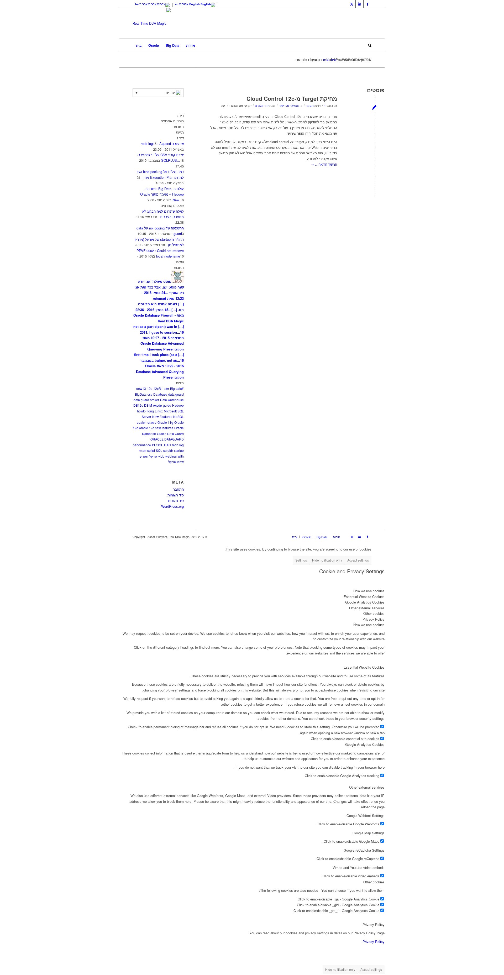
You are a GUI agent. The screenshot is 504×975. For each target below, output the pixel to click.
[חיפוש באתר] (368, 45)
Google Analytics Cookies (365, 744)
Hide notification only (327, 560)
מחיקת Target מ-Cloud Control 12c (291, 98)
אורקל (153, 456)
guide (167, 405)
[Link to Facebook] (367, 4)
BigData (140, 394)
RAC (167, 445)
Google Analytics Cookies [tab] (365, 602)
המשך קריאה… (324, 164)
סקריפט (284, 106)
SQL (159, 450)
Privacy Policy (374, 924)
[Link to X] (351, 4)
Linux (159, 411)
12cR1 (158, 388)
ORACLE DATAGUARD (167, 439)
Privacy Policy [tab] (374, 619)
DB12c (138, 405)
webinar (171, 456)
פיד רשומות (175, 494)
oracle (152, 422)
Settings (301, 560)
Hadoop (178, 405)
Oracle (295, 106)
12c (149, 388)
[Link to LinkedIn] (359, 4)
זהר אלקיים (262, 106)
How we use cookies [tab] (369, 590)
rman (142, 450)
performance (142, 445)
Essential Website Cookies (364, 667)
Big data (176, 388)
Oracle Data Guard (170, 433)
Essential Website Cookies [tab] (364, 596)
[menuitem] (139, 45)
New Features (162, 416)
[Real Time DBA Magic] (152, 23)
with (181, 456)
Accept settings (358, 560)
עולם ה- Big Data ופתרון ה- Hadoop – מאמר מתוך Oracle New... (162, 194)
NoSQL (178, 416)
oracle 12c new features (156, 428)
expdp (157, 405)
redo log (178, 445)
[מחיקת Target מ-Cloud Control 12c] (374, 107)
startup (179, 450)
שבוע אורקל (176, 461)
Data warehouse (172, 399)
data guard (176, 394)
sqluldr (168, 450)
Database (160, 394)
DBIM (148, 405)
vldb (161, 456)
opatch (141, 422)
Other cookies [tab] (374, 613)
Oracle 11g (165, 422)
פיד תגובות (176, 500)
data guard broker (146, 399)
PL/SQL (157, 445)
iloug (150, 411)
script (151, 450)
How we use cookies (369, 624)
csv (150, 394)
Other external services (367, 787)
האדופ (144, 456)
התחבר (178, 489)
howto (141, 411)
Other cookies (374, 881)
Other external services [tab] (367, 607)
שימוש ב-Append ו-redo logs (162, 143)
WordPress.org (172, 506)
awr (166, 388)
